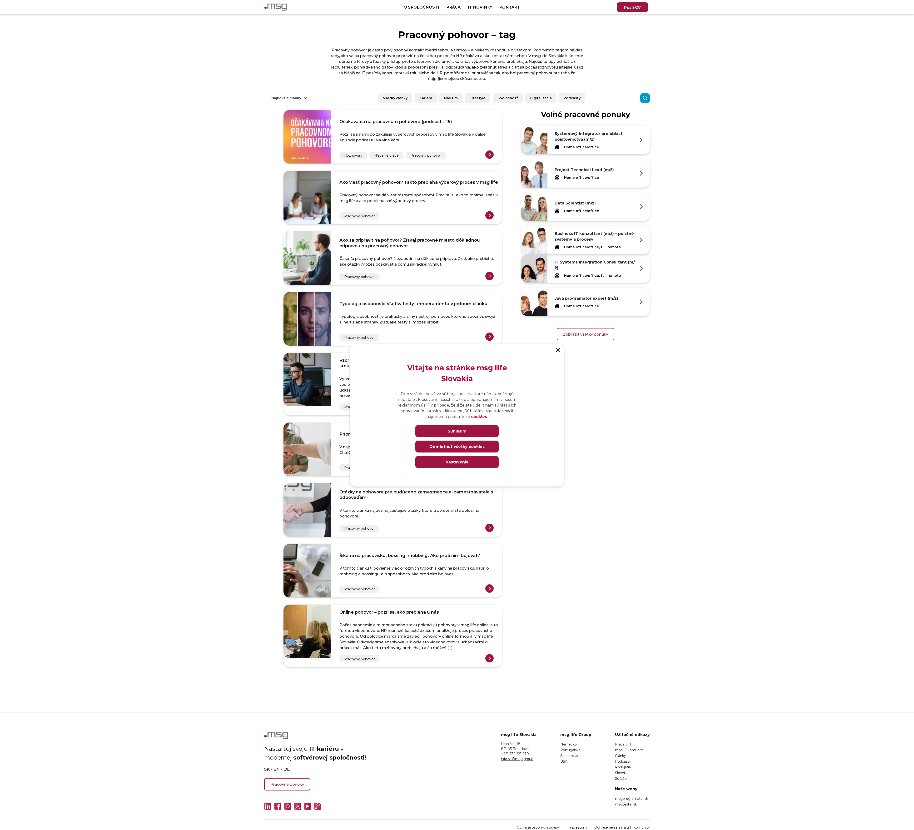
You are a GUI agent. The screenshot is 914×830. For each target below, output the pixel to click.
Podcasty (572, 98)
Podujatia (623, 767)
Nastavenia (457, 461)
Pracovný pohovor (426, 155)
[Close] (558, 350)
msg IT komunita (629, 750)
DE (286, 769)
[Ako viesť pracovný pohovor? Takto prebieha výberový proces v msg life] (307, 197)
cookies (479, 416)
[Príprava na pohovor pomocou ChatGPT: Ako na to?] (307, 449)
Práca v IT (623, 744)
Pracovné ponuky (287, 784)
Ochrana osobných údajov (538, 827)
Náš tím (451, 98)
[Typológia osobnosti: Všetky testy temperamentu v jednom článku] (307, 319)
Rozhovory (353, 155)
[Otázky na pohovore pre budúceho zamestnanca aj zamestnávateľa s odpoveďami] (307, 510)
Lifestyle (478, 98)
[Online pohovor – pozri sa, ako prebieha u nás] (307, 636)
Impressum (577, 827)
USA (563, 761)
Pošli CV (632, 7)
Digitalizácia (541, 98)
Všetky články (395, 98)
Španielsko (569, 755)
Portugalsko (570, 750)
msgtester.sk (626, 804)
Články (620, 755)
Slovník (621, 772)
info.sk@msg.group (517, 758)
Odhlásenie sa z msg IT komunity (622, 827)
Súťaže (621, 778)
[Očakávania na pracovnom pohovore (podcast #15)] (307, 137)
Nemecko (568, 744)
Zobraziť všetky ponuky (585, 334)
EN (276, 769)
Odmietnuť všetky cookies (457, 446)
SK (267, 769)
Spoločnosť (507, 98)
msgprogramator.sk (631, 798)
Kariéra (425, 98)
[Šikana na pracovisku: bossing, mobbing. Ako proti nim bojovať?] (307, 570)
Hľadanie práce (386, 155)
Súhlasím (457, 430)
